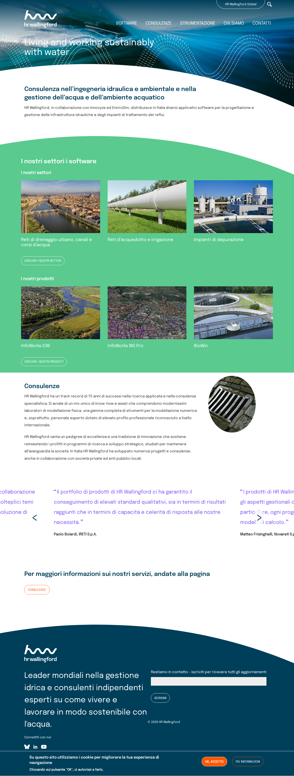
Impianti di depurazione (219, 240)
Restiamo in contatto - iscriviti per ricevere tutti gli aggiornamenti (208, 672)
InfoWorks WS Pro (125, 346)
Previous (34, 517)
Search (269, 4)
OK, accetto (214, 761)
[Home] (40, 19)
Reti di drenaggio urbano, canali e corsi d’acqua (56, 242)
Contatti (261, 23)
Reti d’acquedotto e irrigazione (140, 240)
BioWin (201, 346)
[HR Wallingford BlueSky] (27, 747)
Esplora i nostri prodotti (44, 361)
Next (259, 517)
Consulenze (158, 23)
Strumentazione (197, 23)
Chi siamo (234, 23)
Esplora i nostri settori (43, 260)
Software (126, 23)
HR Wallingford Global (240, 4)
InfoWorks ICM (35, 346)
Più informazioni (248, 761)
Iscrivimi (160, 698)
